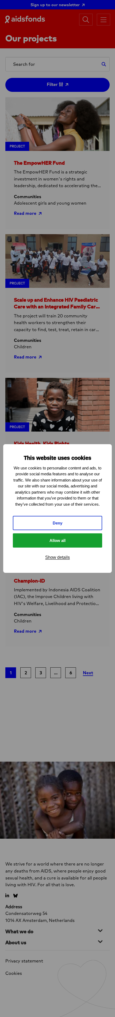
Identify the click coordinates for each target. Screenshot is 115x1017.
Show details (57, 557)
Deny (57, 523)
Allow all (57, 540)
